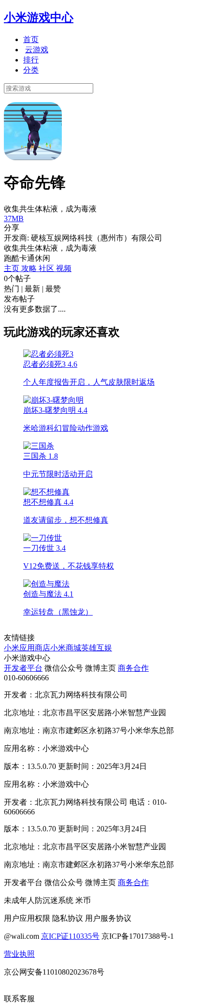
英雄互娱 (96, 648)
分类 (31, 70)
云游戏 (36, 49)
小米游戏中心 (38, 17)
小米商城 (65, 648)
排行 (31, 60)
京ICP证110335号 (70, 936)
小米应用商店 (27, 648)
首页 (31, 39)
